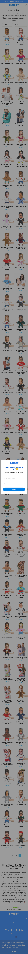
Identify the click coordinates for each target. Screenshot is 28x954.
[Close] (25, 462)
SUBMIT (14, 489)
